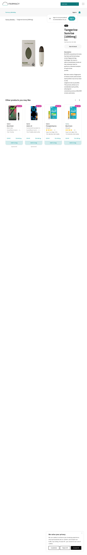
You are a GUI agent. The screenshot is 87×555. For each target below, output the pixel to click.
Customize (54, 548)
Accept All (76, 548)
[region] (65, 542)
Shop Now (64, 4)
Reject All (65, 548)
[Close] (82, 533)
